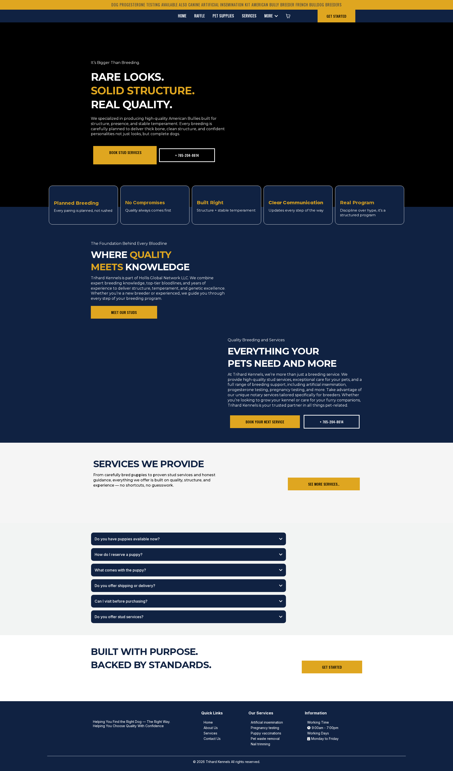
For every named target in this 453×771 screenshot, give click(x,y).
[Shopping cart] (288, 16)
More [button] (269, 16)
